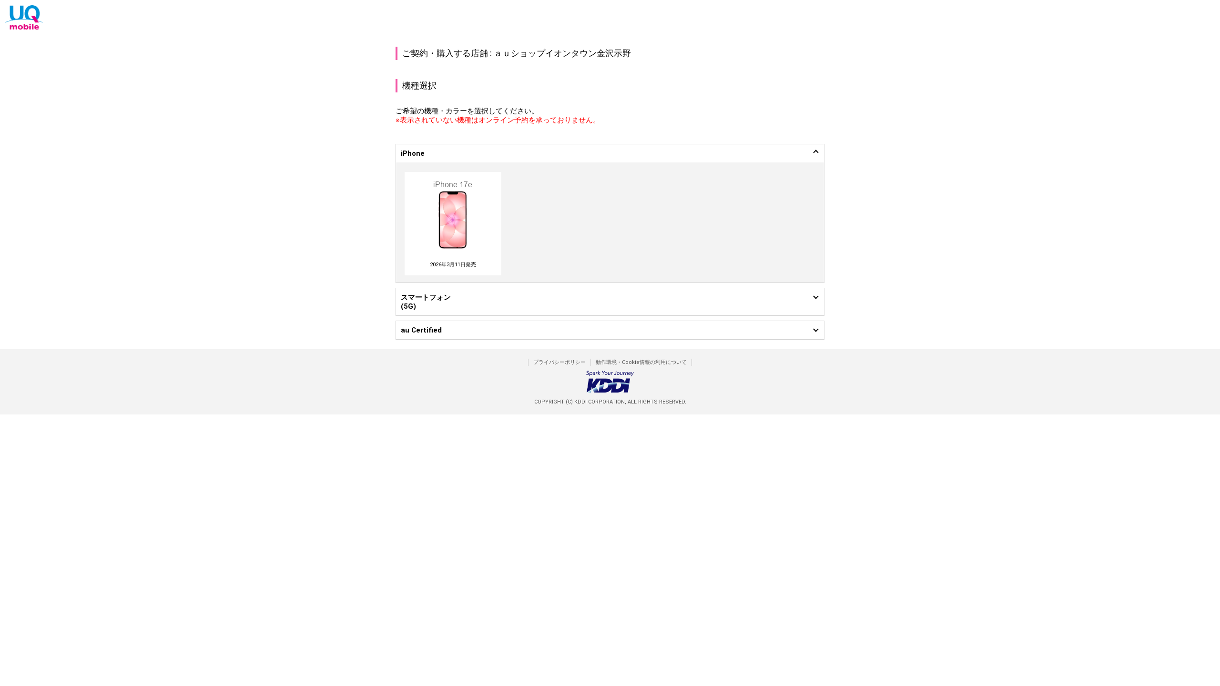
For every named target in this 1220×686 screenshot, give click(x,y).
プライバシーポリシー (559, 362)
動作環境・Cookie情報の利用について (641, 362)
